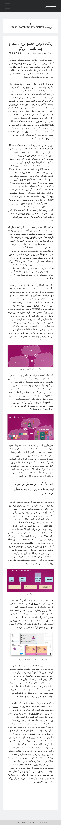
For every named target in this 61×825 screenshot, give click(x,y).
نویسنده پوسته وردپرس (39, 822)
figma (34, 604)
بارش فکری (31, 306)
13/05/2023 (15, 53)
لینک (15, 707)
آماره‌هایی (23, 186)
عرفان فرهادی (30, 53)
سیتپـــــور (50, 6)
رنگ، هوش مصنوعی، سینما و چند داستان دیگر (30, 46)
